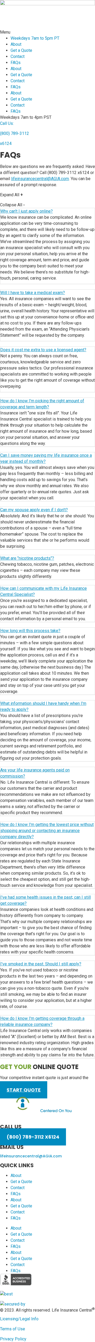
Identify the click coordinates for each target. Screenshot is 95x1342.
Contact (18, 56)
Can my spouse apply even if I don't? (34, 509)
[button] (47, 32)
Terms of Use (12, 1328)
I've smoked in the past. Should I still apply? (40, 963)
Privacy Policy (13, 1338)
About (16, 44)
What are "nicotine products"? (27, 558)
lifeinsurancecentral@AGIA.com (40, 178)
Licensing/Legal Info (19, 1318)
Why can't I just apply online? (26, 211)
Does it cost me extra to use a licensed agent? (43, 349)
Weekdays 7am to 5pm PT (35, 38)
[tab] (47, 317)
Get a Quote (21, 50)
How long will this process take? (30, 630)
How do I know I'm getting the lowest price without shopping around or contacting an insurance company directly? (47, 830)
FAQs (16, 62)
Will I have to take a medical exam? (32, 292)
